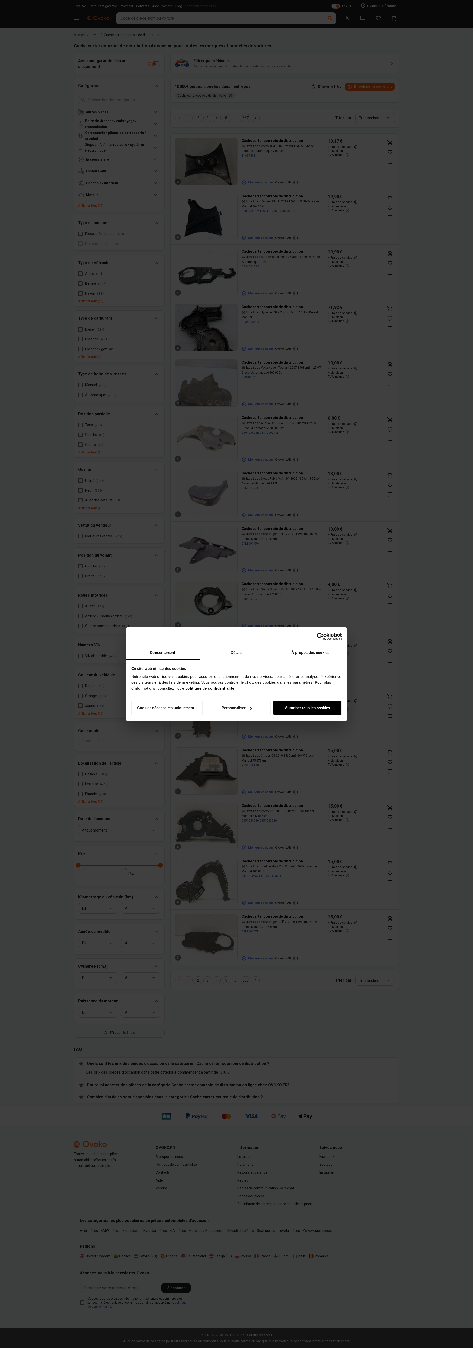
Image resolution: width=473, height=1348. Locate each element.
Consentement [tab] (162, 652)
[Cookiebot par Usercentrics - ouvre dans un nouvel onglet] (320, 636)
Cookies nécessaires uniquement (165, 708)
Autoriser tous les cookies (307, 708)
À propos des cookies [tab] (310, 652)
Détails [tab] (237, 652)
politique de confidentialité (209, 688)
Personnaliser (234, 708)
